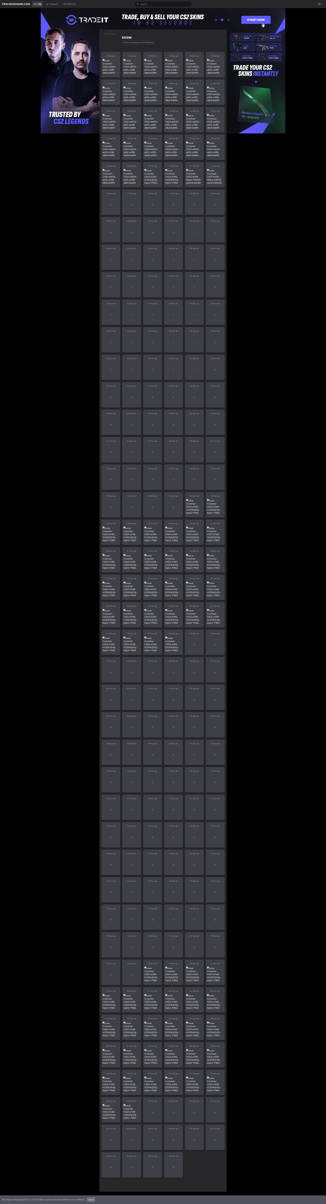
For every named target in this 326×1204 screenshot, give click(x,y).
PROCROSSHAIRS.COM (16, 4)
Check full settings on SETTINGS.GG (138, 42)
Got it (91, 1199)
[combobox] (163, 4)
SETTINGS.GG (69, 4)
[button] (110, 64)
